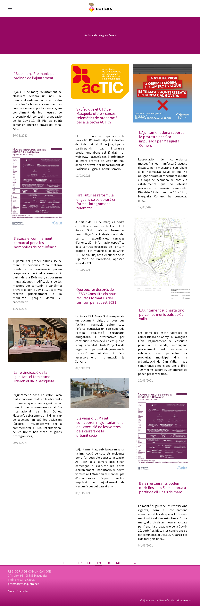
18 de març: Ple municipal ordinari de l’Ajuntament (35, 75)
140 (108, 563)
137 (80, 563)
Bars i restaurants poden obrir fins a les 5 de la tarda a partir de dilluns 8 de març (162, 487)
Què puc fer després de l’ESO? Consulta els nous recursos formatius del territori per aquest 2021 (96, 296)
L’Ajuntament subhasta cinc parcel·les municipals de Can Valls (162, 314)
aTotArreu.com (184, 600)
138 (89, 563)
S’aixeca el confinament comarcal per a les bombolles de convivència (35, 242)
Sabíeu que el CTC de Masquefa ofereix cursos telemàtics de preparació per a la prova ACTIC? (97, 115)
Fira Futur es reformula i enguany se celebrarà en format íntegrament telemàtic (96, 201)
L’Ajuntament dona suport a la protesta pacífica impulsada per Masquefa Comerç (162, 139)
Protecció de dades (18, 591)
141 (118, 563)
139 (99, 563)
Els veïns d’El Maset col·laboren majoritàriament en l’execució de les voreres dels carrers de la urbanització (99, 427)
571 (136, 563)
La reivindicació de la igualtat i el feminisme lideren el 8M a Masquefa (34, 376)
